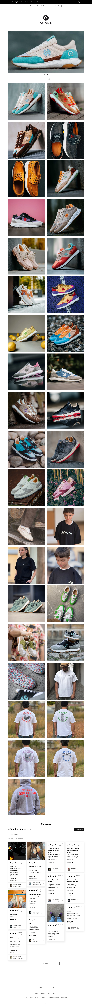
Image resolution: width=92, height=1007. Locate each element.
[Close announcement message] (90, 2)
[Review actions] (24, 862)
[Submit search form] (53, 987)
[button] (33, 829)
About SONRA (41, 6)
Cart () (60, 6)
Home (36, 993)
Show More (38, 873)
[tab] (44, 74)
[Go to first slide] (82, 51)
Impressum (64, 997)
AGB (48, 6)
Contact (54, 6)
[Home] (46, 19)
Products (32, 6)
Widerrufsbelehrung (54, 997)
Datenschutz (43, 997)
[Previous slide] (10, 51)
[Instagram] (46, 1003)
